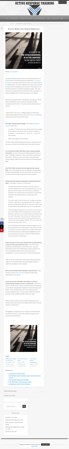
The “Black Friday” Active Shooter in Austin (20, 382)
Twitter (62, 2)
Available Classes (14, 18)
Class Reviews (55, 18)
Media (62, 18)
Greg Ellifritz (15, 71)
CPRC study (19, 272)
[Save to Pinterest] (2, 230)
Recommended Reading (40, 18)
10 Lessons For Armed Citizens (17, 373)
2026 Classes (30, 18)
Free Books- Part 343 (11, 431)
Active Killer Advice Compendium (33, 360)
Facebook (60, 2)
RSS (65, 2)
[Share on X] (2, 227)
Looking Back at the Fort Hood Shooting (19, 384)
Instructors (22, 18)
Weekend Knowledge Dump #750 (14, 420)
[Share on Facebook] (2, 223)
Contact (48, 18)
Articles (12, 23)
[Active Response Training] (34, 8)
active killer (8, 391)
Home (7, 18)
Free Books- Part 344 (11, 417)
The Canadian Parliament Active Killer (19, 380)
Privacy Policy (34, 446)
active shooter (14, 391)
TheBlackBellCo (45, 444)
